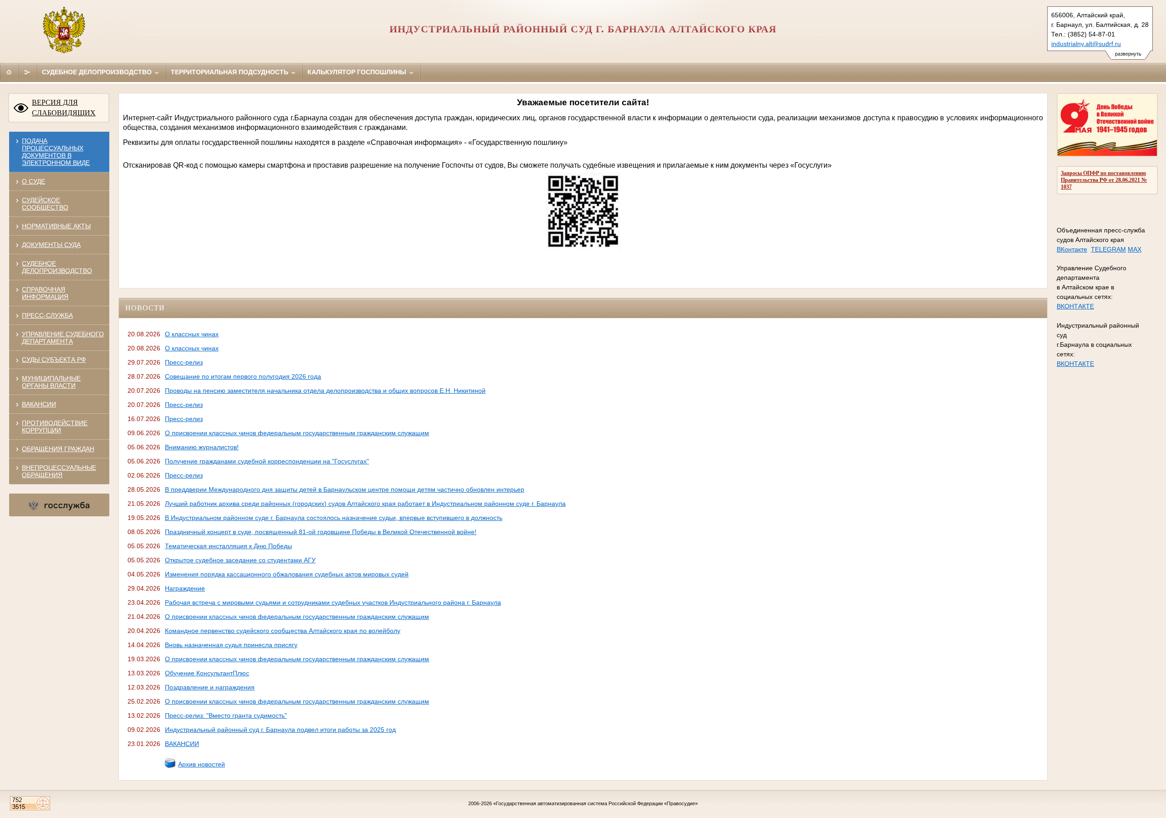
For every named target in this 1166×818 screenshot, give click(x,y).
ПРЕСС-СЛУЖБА (47, 315)
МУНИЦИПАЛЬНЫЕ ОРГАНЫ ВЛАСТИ (51, 382)
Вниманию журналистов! (202, 447)
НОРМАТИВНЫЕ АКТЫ (56, 226)
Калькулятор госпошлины (357, 72)
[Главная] (9, 72)
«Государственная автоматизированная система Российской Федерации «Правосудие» (595, 803)
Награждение (185, 588)
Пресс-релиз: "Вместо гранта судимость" (226, 715)
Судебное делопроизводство (97, 72)
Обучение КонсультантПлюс (207, 673)
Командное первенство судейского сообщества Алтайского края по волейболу (282, 630)
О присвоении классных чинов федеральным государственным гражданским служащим (297, 433)
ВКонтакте (1072, 249)
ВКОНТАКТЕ (1075, 306)
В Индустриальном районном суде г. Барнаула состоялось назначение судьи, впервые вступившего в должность (333, 517)
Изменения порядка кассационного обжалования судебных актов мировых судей (287, 574)
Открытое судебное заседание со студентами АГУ (240, 560)
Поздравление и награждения (210, 687)
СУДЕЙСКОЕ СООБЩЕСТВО (45, 203)
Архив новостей (201, 764)
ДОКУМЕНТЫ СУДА (51, 244)
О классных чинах (192, 334)
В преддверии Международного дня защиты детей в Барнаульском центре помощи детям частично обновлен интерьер (344, 489)
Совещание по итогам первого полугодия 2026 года (243, 376)
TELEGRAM (1108, 249)
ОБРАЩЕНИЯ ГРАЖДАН (58, 449)
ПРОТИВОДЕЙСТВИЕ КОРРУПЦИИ (54, 426)
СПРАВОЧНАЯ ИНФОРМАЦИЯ (45, 293)
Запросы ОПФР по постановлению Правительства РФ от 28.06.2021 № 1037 (1104, 180)
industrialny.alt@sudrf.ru (1086, 43)
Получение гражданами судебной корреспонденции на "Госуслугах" (267, 461)
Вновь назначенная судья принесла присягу (231, 644)
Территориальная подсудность (230, 72)
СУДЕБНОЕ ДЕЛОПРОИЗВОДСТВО (57, 267)
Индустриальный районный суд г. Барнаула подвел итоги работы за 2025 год (280, 729)
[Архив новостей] (170, 766)
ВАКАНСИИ (39, 404)
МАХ (1134, 249)
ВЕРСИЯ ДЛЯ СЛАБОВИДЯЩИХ (64, 107)
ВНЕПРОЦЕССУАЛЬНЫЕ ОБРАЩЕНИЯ (59, 471)
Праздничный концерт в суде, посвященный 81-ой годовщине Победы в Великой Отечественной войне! (320, 531)
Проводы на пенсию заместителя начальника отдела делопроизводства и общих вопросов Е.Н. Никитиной (325, 390)
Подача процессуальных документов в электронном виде (56, 151)
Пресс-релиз (184, 362)
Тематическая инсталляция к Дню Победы (228, 546)
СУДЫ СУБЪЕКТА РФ (54, 359)
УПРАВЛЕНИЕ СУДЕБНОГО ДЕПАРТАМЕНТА (63, 337)
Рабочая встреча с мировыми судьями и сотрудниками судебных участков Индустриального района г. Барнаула (333, 602)
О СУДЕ (33, 181)
